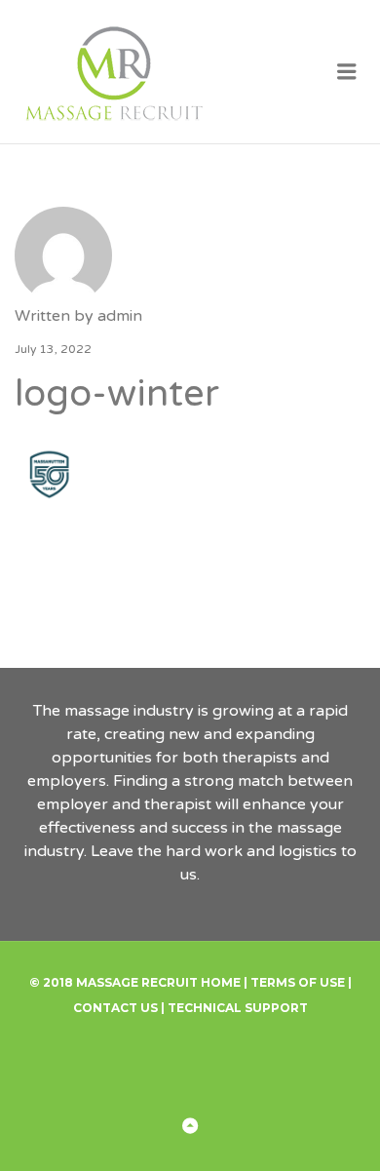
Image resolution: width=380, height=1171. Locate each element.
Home (221, 982)
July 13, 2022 (53, 349)
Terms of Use (297, 982)
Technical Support (238, 1007)
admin (119, 316)
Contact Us (115, 1007)
